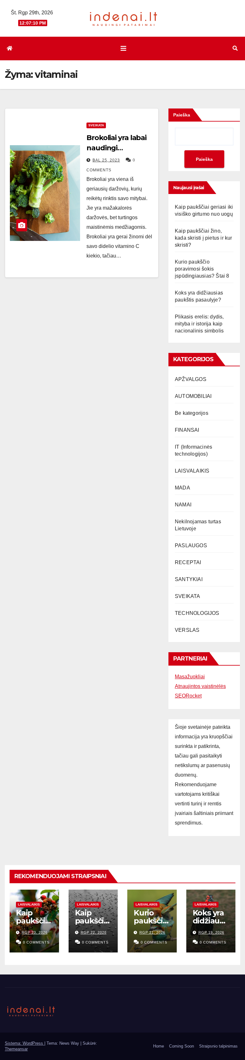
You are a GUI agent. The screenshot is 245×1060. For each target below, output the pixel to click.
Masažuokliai (190, 676)
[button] (235, 48)
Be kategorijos (191, 413)
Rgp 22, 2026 (94, 932)
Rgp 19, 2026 (211, 932)
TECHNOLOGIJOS (197, 613)
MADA (182, 487)
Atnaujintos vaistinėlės (200, 686)
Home (158, 1046)
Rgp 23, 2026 (35, 932)
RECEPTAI (188, 562)
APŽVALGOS (190, 379)
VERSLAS (187, 630)
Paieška (181, 114)
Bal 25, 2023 (106, 160)
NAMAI (183, 504)
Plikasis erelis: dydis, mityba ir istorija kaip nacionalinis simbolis (199, 323)
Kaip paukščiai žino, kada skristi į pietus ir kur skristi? (203, 238)
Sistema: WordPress (24, 1043)
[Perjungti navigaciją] (123, 48)
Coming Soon (181, 1046)
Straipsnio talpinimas (218, 1046)
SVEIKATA (96, 125)
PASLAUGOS (191, 545)
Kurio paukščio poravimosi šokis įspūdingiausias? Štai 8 (202, 269)
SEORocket (188, 695)
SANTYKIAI (189, 579)
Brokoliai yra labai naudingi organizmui (116, 147)
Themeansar (16, 1049)
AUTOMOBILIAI (193, 396)
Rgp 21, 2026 (152, 932)
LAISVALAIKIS (192, 471)
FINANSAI (187, 430)
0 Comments (36, 942)
